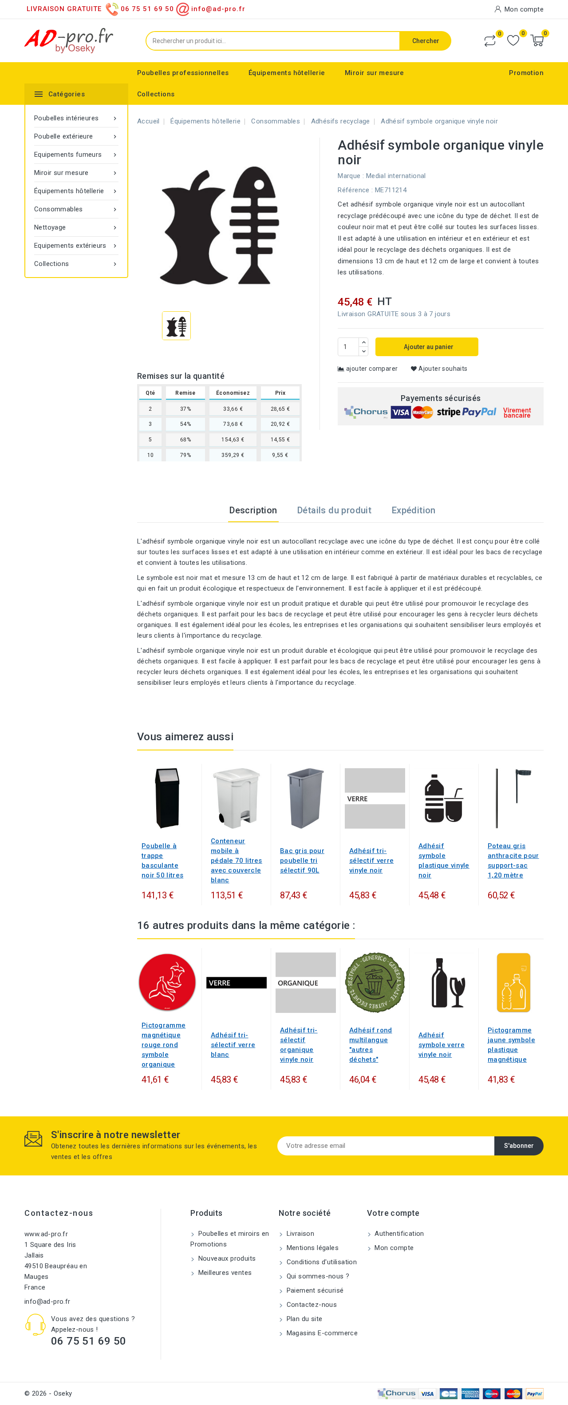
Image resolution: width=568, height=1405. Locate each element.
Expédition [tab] (414, 510)
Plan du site (303, 1319)
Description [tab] (253, 510)
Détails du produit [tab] (334, 510)
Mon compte (393, 1248)
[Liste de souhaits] (513, 41)
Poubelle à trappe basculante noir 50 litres (162, 860)
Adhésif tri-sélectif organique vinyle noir (299, 1045)
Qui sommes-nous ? (316, 1276)
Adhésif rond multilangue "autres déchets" (370, 1045)
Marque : (351, 176)
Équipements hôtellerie (286, 73)
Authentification (398, 1234)
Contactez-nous (58, 1213)
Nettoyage (76, 227)
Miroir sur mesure (374, 73)
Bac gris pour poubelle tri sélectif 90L (302, 860)
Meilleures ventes (224, 1273)
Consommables (76, 209)
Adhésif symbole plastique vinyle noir (443, 860)
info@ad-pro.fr (47, 1302)
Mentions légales (311, 1248)
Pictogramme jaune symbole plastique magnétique (511, 1045)
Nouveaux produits (226, 1258)
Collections (155, 94)
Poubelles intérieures (76, 118)
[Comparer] (490, 41)
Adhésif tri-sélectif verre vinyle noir (371, 860)
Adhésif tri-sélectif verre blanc (233, 1045)
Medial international (396, 176)
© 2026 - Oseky (48, 1393)
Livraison (299, 1234)
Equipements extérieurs (76, 246)
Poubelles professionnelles (183, 73)
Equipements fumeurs (76, 155)
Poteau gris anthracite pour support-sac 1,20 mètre (513, 860)
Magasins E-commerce (321, 1333)
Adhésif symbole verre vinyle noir (441, 1045)
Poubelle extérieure (76, 136)
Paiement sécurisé (313, 1290)
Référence (354, 190)
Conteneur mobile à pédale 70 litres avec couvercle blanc (236, 860)
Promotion (526, 73)
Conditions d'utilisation (320, 1262)
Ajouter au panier (428, 346)
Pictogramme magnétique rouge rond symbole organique (163, 1044)
